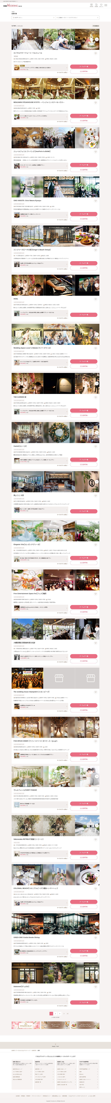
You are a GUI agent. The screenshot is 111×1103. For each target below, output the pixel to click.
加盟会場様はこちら (56, 1096)
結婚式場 (34, 1050)
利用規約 (23, 1096)
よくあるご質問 (91, 1096)
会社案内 (18, 1096)
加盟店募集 (64, 1096)
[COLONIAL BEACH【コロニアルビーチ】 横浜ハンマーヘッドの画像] (55, 874)
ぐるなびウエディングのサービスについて (77, 1096)
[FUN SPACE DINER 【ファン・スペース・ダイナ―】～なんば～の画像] (55, 727)
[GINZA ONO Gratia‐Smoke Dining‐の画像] (55, 923)
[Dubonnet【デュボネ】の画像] (55, 972)
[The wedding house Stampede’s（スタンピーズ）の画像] (55, 678)
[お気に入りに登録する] (95, 53)
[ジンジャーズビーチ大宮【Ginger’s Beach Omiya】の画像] (55, 236)
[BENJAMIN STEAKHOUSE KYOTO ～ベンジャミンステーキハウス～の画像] (55, 88)
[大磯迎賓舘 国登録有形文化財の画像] (55, 629)
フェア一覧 (85, 66)
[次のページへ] (64, 1013)
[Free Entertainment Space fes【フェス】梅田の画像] (55, 579)
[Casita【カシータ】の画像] (55, 432)
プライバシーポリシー (36, 1096)
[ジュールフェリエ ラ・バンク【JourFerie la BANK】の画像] (55, 137)
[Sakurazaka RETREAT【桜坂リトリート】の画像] (55, 825)
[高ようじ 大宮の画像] (55, 481)
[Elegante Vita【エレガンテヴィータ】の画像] (55, 530)
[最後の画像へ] (97, 39)
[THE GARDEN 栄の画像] (55, 383)
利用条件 (28, 1096)
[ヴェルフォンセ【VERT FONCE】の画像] (55, 776)
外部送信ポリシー (47, 1096)
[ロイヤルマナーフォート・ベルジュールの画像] (55, 39)
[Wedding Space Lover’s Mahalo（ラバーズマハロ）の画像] (55, 334)
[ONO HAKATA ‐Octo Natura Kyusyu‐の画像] (55, 186)
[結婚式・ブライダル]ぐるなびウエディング (21, 1050)
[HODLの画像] (55, 285)
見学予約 (85, 71)
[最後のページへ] (67, 1013)
